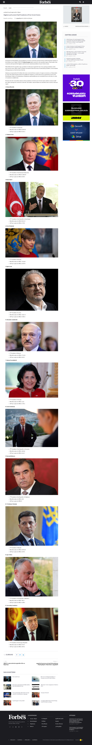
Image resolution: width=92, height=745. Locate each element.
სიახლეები (44, 718)
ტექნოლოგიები (59, 718)
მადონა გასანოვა (8, 18)
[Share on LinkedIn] (23, 654)
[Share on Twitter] (20, 654)
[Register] (83, 2)
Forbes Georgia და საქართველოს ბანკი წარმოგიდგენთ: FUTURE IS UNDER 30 (76, 728)
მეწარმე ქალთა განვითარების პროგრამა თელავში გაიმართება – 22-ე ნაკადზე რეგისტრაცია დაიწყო (76, 53)
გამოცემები (58, 726)
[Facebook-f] (10, 727)
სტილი (57, 721)
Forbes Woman (59, 723)
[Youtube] (16, 727)
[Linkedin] (19, 727)
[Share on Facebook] (16, 654)
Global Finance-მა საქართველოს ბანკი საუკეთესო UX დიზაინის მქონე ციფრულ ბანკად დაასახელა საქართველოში (75, 40)
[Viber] (22, 727)
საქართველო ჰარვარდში (18, 700)
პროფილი (44, 726)
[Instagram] (13, 727)
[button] (4, 2)
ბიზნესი (44, 721)
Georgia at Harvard (45, 692)
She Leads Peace (16, 676)
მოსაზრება (44, 723)
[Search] (80, 2)
